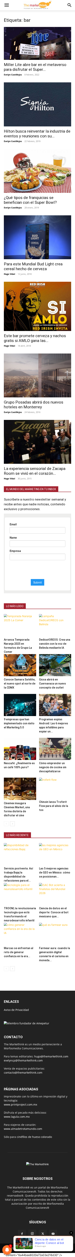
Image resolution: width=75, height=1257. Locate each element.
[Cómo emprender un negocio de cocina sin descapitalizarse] (55, 749)
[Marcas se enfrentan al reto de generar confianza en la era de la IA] (20, 934)
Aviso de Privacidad (16, 1010)
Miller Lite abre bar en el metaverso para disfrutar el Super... (35, 67)
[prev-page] (6, 823)
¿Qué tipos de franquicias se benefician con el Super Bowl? (30, 200)
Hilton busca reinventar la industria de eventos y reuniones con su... (37, 133)
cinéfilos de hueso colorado (34, 1137)
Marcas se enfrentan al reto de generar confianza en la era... (18, 952)
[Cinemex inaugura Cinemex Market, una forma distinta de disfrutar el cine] (20, 789)
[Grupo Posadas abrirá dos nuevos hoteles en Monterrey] (37, 375)
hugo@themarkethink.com (51, 1056)
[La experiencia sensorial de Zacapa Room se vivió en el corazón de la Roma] (37, 442)
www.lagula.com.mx (17, 1116)
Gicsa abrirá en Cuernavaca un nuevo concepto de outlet (52, 683)
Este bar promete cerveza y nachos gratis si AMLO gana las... (35, 338)
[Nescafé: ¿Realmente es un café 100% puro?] (20, 749)
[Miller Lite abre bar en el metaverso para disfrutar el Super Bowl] (37, 43)
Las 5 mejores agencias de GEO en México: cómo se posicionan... (54, 872)
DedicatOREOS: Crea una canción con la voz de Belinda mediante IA (54, 643)
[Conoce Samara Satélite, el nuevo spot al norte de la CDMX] (20, 665)
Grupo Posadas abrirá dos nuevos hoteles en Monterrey (33, 404)
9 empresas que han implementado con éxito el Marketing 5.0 (19, 723)
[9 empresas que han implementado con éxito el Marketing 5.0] (20, 705)
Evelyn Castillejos (13, 74)
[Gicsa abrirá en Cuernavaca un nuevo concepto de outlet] (55, 665)
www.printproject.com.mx (20, 1104)
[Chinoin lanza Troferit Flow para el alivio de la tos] (55, 788)
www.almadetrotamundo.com (23, 1129)
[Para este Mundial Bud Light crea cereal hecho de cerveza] (37, 237)
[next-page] (12, 823)
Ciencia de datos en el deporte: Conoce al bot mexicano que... (53, 912)
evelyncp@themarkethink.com (23, 1060)
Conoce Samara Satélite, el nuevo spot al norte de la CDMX (19, 683)
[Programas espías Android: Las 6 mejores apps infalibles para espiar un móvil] (55, 705)
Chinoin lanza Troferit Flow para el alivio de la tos (53, 806)
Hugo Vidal (9, 273)
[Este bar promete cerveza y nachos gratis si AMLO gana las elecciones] (37, 306)
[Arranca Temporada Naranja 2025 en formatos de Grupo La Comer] (20, 625)
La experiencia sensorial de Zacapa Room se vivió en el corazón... (34, 471)
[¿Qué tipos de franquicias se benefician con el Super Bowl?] (37, 171)
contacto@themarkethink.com (23, 1072)
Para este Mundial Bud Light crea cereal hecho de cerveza (33, 266)
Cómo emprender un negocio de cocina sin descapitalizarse (52, 767)
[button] (6, 5)
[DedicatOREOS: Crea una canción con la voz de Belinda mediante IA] (55, 625)
